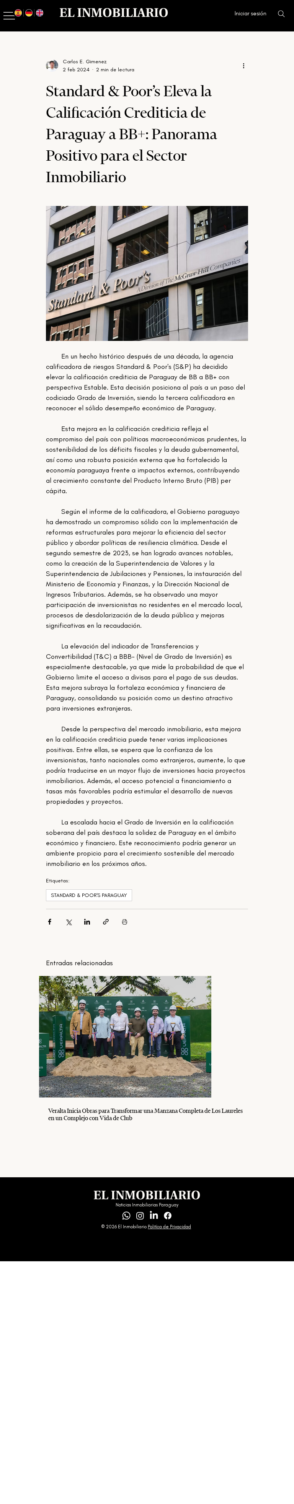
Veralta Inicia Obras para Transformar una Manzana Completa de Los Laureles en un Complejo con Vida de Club (145, 1114)
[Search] (281, 14)
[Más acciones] (243, 65)
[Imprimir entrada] (124, 921)
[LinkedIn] (154, 1216)
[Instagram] (140, 1216)
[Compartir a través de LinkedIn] (87, 921)
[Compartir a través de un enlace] (105, 921)
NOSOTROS (57, 1210)
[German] (28, 12)
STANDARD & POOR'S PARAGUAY (89, 895)
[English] (39, 12)
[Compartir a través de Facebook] (49, 921)
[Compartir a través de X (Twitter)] (68, 921)
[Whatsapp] (126, 1216)
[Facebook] (168, 1216)
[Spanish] (18, 12)
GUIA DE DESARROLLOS (59, 1202)
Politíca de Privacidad (169, 1226)
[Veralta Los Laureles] (147, 1037)
